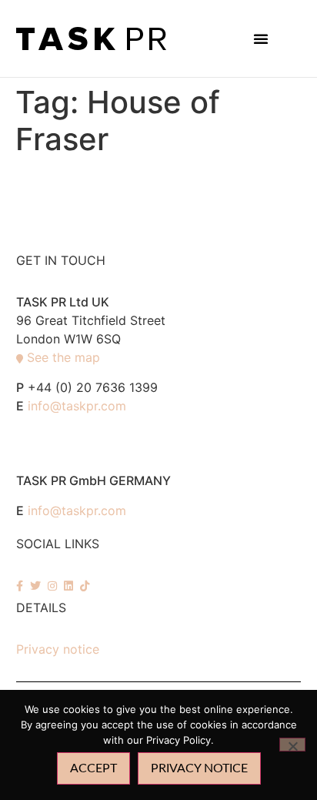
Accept (93, 768)
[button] (260, 38)
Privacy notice (57, 649)
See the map (63, 357)
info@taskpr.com (77, 405)
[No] (292, 744)
